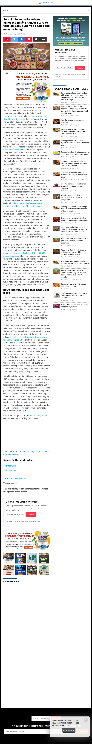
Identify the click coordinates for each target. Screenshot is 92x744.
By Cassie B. (73, 300)
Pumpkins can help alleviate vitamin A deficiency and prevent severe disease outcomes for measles (73, 273)
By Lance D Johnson (75, 279)
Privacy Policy (65, 725)
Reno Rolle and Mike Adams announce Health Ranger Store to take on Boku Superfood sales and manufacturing (74, 110)
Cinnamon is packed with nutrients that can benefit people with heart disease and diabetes (74, 163)
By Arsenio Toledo (74, 168)
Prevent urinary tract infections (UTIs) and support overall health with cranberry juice (74, 131)
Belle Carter (21, 34)
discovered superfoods (13, 150)
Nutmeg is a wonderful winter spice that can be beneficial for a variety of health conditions (74, 209)
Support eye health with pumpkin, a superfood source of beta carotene (75, 153)
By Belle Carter (74, 115)
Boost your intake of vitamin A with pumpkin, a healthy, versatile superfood (74, 241)
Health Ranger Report (39, 415)
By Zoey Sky (73, 102)
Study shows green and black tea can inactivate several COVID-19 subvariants (74, 295)
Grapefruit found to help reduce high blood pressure (73, 285)
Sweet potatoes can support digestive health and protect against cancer (75, 143)
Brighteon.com (9, 466)
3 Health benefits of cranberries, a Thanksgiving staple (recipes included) (74, 186)
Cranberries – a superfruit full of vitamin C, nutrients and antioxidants (75, 219)
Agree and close (68, 730)
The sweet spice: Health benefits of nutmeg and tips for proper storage (75, 262)
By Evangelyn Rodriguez (76, 179)
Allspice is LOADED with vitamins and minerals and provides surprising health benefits (73, 252)
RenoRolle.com (9, 471)
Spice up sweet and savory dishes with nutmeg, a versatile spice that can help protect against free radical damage (74, 96)
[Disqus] (26, 615)
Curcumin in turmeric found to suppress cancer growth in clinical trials (74, 175)
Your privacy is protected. (13, 521)
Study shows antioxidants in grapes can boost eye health (74, 306)
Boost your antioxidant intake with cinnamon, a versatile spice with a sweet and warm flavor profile (74, 229)
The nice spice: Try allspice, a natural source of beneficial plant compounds (74, 197)
